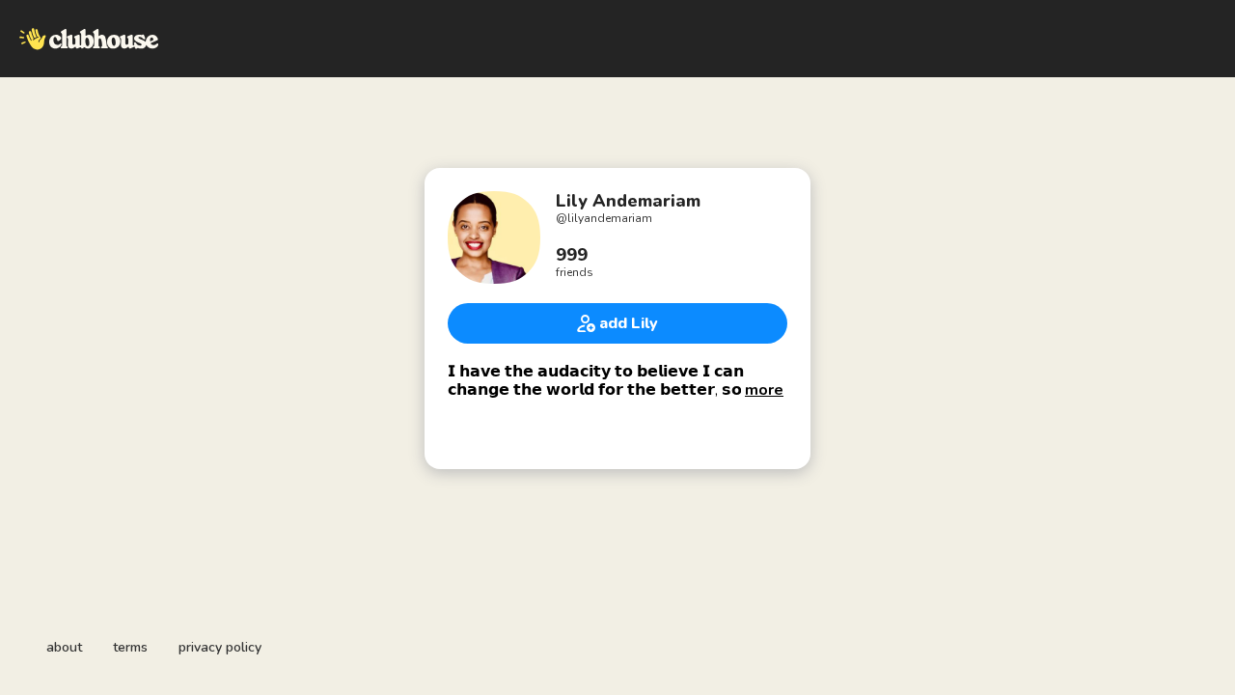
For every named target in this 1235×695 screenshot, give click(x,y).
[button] (764, 390)
